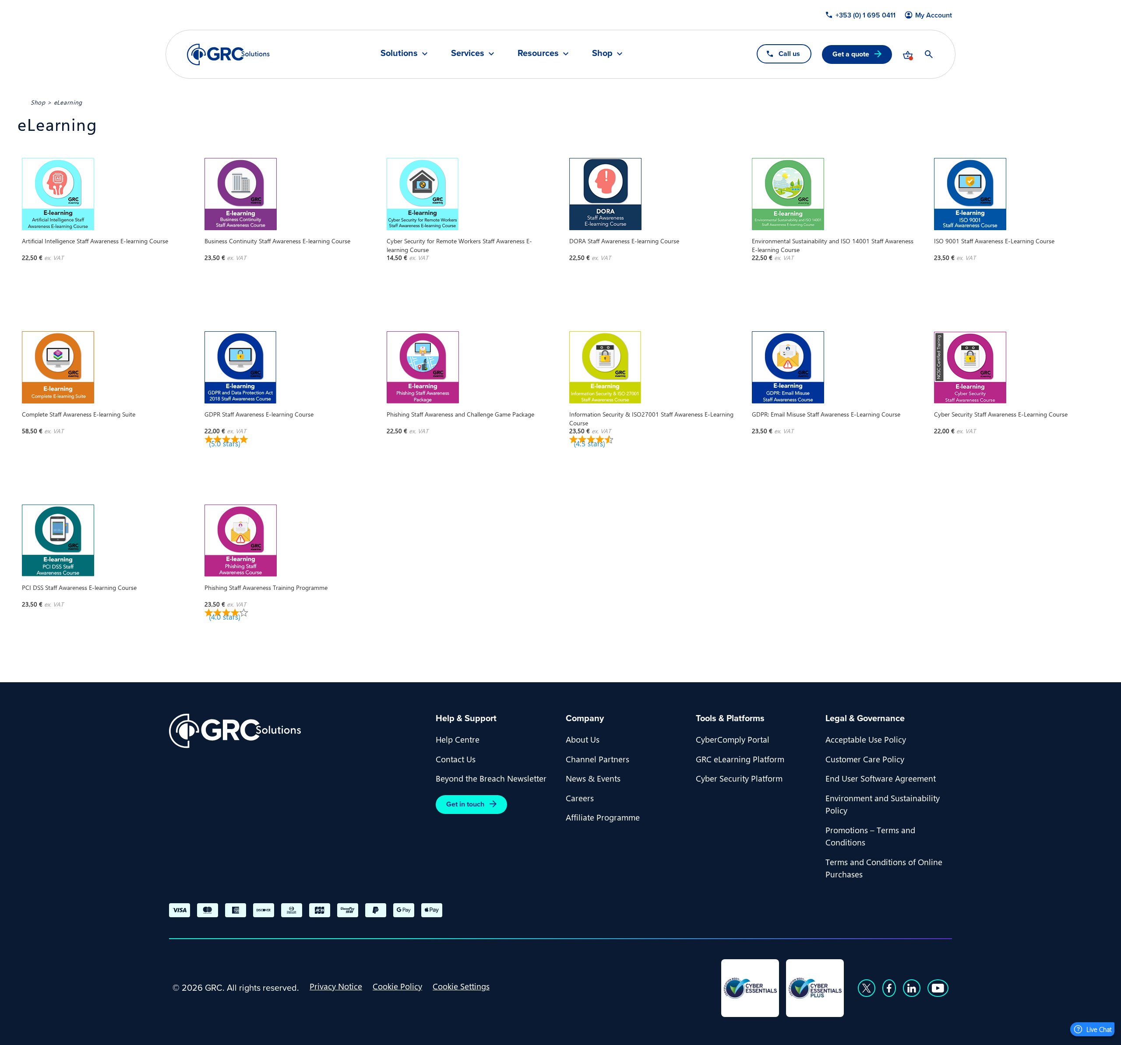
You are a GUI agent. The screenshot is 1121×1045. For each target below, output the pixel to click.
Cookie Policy (397, 986)
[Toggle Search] (929, 54)
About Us (582, 739)
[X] (866, 988)
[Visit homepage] (228, 54)
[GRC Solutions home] (297, 731)
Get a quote (850, 54)
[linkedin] (911, 988)
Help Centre (457, 739)
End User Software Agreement (880, 778)
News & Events (593, 778)
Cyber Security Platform (739, 778)
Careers (580, 797)
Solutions (399, 54)
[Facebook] (889, 988)
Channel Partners (597, 758)
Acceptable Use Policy (865, 739)
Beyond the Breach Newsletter (491, 778)
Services (467, 54)
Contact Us (456, 758)
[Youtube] (937, 988)
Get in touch (465, 804)
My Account (933, 15)
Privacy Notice (336, 986)
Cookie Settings (461, 986)
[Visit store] (907, 54)
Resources (538, 54)
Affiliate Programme (603, 817)
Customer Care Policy (864, 758)
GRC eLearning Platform (740, 758)
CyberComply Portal (732, 739)
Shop (602, 54)
